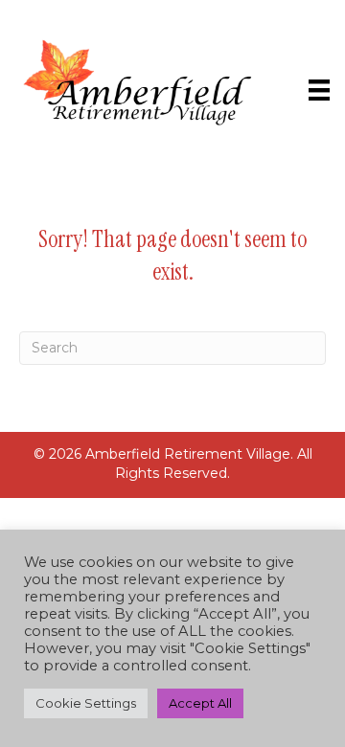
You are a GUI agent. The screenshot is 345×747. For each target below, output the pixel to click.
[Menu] (319, 90)
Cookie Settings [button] (85, 703)
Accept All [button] (200, 703)
